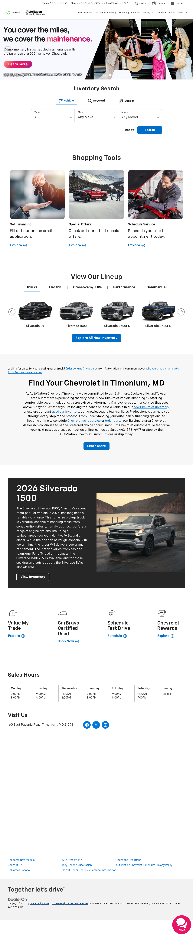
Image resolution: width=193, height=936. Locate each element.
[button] (67, 75)
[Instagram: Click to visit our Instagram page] (105, 725)
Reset (129, 130)
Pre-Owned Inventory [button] (105, 13)
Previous (12, 311)
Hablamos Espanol (19, 870)
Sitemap (45, 903)
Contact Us (15, 865)
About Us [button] (182, 13)
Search (150, 130)
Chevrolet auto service (84, 420)
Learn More (96, 446)
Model (125, 112)
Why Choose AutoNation (77, 865)
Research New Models (21, 860)
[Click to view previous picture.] (7, 49)
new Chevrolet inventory (151, 407)
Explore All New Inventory (96, 338)
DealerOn (35, 903)
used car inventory (65, 411)
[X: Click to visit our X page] (96, 725)
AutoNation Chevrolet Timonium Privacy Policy (144, 865)
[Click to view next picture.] (185, 49)
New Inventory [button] (85, 13)
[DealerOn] (17, 899)
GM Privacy (58, 903)
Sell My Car (148, 13)
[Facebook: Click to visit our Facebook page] (87, 725)
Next (181, 311)
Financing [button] (124, 13)
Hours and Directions (128, 860)
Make (81, 112)
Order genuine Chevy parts (82, 368)
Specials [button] (135, 13)
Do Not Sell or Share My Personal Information (89, 870)
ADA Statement (72, 860)
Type (37, 112)
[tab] (66, 100)
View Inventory (33, 577)
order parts (113, 420)
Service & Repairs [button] (165, 13)
